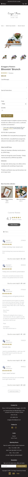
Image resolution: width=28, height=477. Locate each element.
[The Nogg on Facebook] (12, 427)
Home (2, 25)
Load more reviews (14, 391)
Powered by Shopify (21, 470)
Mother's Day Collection (11, 25)
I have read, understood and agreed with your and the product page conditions (14, 128)
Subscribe (21, 466)
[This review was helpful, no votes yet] (21, 259)
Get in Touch (14, 438)
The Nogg (13, 470)
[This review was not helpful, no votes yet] (24, 259)
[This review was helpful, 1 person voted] (21, 334)
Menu (4, 3)
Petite (2, 101)
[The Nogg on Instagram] (16, 427)
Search (14, 436)
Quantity (3, 107)
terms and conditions (8, 128)
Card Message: (5, 79)
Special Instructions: (6, 90)
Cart (25, 3)
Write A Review (14, 224)
